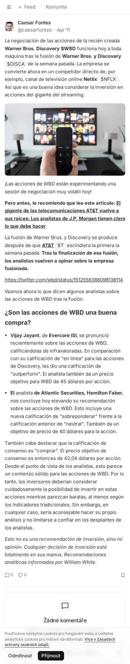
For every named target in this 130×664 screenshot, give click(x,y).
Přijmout (50, 656)
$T (60, 245)
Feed (29, 7)
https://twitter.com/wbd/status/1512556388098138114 (64, 280)
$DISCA (16, 64)
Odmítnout (20, 656)
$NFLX (108, 79)
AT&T (48, 245)
